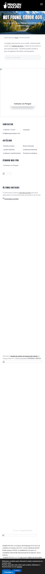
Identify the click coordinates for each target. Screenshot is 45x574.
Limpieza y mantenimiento (12, 153)
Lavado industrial (8, 149)
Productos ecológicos (30, 153)
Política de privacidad (34, 557)
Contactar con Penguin (22, 104)
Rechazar (17, 570)
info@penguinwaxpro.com (11, 133)
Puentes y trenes (8, 146)
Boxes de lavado (28, 146)
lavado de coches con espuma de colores (24, 356)
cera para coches (25, 193)
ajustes (19, 567)
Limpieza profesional (30, 149)
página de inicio (17, 46)
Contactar (26, 130)
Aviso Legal (22, 557)
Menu (41, 4)
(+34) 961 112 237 (9, 130)
